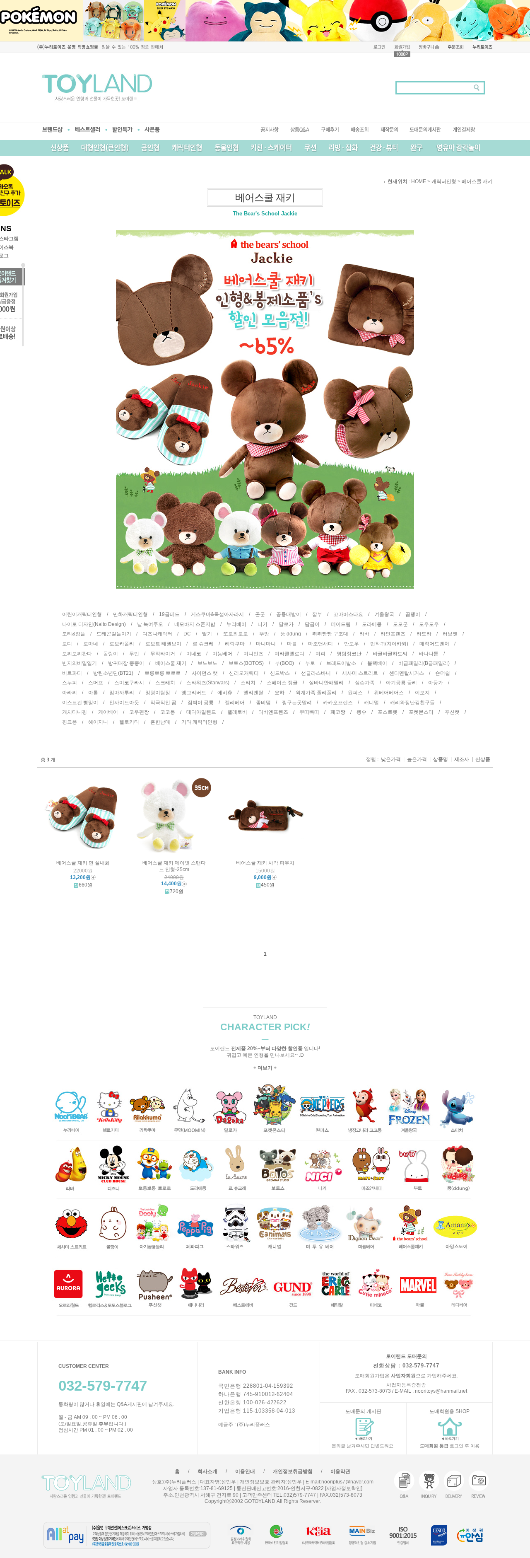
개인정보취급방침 (293, 1471)
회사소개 (207, 1471)
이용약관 (340, 1471)
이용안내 (245, 1471)
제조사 (461, 759)
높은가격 (417, 759)
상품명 (440, 759)
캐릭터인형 (443, 182)
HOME (418, 182)
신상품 (482, 759)
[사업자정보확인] (343, 1488)
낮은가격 (391, 759)
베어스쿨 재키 (477, 182)
